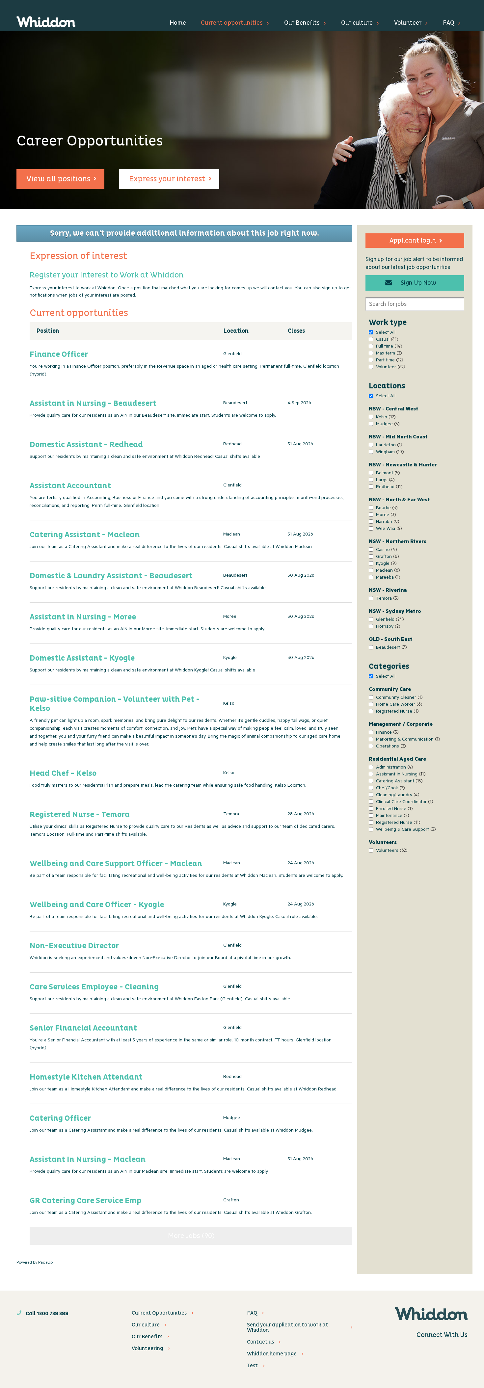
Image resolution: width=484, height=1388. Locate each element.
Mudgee (387, 425)
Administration (393, 768)
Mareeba (387, 578)
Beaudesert (390, 648)
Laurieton (388, 446)
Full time (388, 347)
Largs (384, 481)
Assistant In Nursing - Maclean (88, 1159)
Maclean (387, 571)
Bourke (386, 509)
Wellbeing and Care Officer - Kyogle (97, 904)
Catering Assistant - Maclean (85, 534)
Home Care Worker (398, 705)
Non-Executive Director (74, 946)
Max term (388, 354)
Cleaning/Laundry (396, 796)
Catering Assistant (398, 782)
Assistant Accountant (70, 485)
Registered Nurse (396, 712)
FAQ (448, 23)
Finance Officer (59, 354)
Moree (385, 515)
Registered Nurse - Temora (80, 814)
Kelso (385, 418)
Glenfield (389, 620)
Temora (386, 599)
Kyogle (385, 564)
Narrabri (386, 522)
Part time (388, 361)
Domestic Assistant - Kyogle (82, 658)
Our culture (357, 23)
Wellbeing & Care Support (405, 830)
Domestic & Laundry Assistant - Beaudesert (111, 576)
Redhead (388, 487)
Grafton (386, 557)
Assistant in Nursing (400, 775)
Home (178, 23)
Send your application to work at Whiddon (287, 1327)
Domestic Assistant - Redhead (86, 444)
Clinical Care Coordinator (403, 802)
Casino (385, 550)
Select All (385, 333)
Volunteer (407, 23)
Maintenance (391, 816)
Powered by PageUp (34, 1263)
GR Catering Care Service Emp (85, 1200)
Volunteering (147, 1348)
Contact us (260, 1342)
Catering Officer (60, 1118)
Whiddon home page (272, 1353)
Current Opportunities (159, 1313)
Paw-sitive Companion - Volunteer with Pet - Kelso (115, 704)
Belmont (387, 474)
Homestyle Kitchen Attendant (86, 1077)
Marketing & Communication (407, 740)
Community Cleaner (398, 698)
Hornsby (387, 627)
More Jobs (190, 1237)
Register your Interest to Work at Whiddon (106, 275)
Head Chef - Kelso (63, 773)
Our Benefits (302, 23)
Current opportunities (232, 23)
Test (252, 1365)
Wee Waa (388, 529)
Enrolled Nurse (393, 809)
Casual (386, 340)
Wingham (389, 453)
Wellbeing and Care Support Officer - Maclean (116, 863)
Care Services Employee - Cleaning (94, 987)
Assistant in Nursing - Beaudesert (93, 403)
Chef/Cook (389, 789)
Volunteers (391, 851)
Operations (390, 747)
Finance (386, 733)
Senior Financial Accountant (83, 1028)
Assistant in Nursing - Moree (83, 617)
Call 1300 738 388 (46, 1313)
